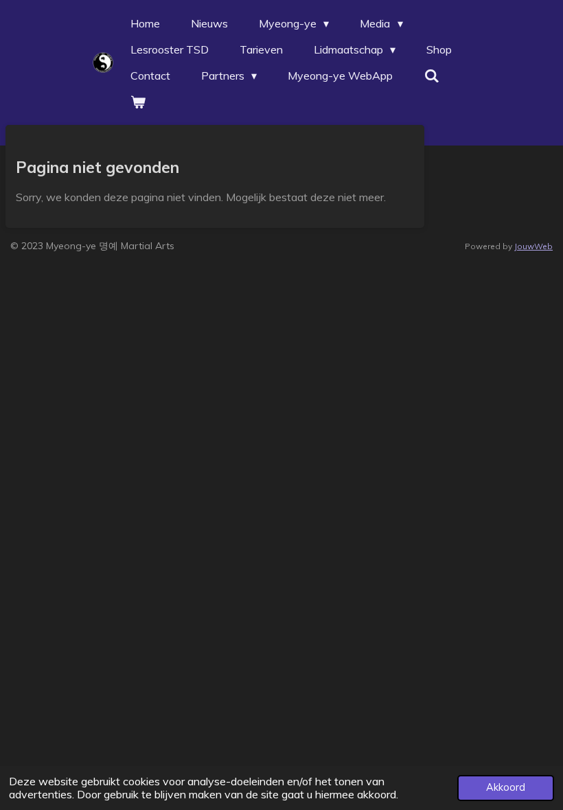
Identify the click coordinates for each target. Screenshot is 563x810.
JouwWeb (533, 246)
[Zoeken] (431, 75)
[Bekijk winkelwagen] (138, 102)
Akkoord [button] (505, 787)
